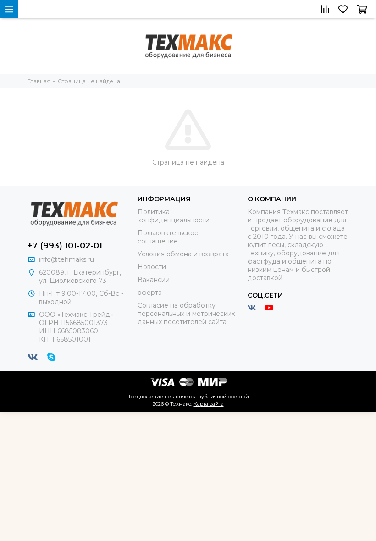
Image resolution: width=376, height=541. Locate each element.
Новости (152, 267)
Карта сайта (209, 404)
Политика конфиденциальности (174, 216)
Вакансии (154, 280)
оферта (150, 292)
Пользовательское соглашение (168, 237)
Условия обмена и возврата (183, 254)
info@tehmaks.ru (66, 259)
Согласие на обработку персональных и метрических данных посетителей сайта (186, 313)
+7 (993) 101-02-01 (65, 246)
